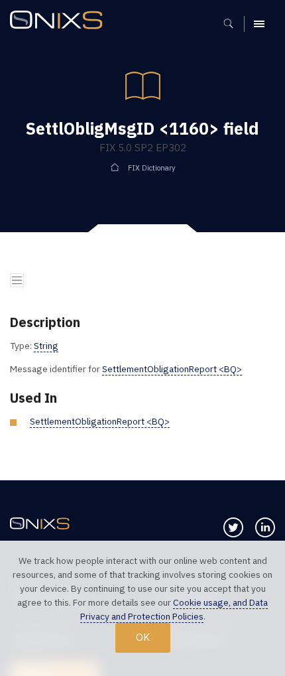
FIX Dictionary (152, 167)
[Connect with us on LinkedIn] (265, 527)
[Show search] (233, 24)
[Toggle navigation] (17, 280)
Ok (143, 636)
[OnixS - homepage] (59, 22)
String (46, 346)
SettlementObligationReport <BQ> (172, 369)
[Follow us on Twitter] (233, 527)
